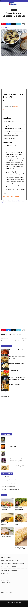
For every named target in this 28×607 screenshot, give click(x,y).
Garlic (7, 196)
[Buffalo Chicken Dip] (5, 387)
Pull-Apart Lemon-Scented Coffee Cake (20, 548)
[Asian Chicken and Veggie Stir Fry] (7, 502)
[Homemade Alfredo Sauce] (5, 366)
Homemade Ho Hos (14, 452)
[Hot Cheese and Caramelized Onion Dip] (5, 360)
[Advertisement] (14, 73)
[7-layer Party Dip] (5, 374)
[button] (2, 4)
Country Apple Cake (6, 536)
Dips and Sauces (8, 7)
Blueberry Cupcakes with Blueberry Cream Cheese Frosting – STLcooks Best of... (17, 460)
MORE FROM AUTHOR (18, 346)
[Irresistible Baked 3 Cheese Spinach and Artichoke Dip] (5, 382)
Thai (2, 520)
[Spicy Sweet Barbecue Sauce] (5, 352)
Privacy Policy (5, 580)
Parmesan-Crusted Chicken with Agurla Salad (19, 509)
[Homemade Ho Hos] (3, 453)
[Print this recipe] (3, 100)
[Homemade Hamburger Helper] (5, 467)
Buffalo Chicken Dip (14, 384)
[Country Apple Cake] (7, 531)
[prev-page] (2, 391)
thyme (11, 196)
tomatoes (17, 196)
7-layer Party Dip (13, 370)
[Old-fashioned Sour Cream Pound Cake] (3, 446)
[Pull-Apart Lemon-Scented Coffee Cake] (21, 536)
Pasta (16, 520)
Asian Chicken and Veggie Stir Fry (6, 508)
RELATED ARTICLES (6, 346)
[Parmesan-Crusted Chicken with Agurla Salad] (21, 502)
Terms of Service (5, 582)
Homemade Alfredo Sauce (16, 363)
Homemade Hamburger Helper (17, 466)
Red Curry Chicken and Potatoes (9, 567)
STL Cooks (15, 106)
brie (4, 196)
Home (2, 7)
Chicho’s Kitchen (15, 201)
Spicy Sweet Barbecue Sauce (17, 350)
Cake (3, 534)
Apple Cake (7, 476)
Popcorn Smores (5, 340)
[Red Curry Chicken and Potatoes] (7, 517)
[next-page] (5, 391)
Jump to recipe (5, 27)
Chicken (3, 505)
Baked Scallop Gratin (10, 483)
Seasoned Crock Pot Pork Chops (18, 438)
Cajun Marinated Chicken (12, 480)
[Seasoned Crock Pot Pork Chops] (3, 439)
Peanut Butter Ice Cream (21, 340)
